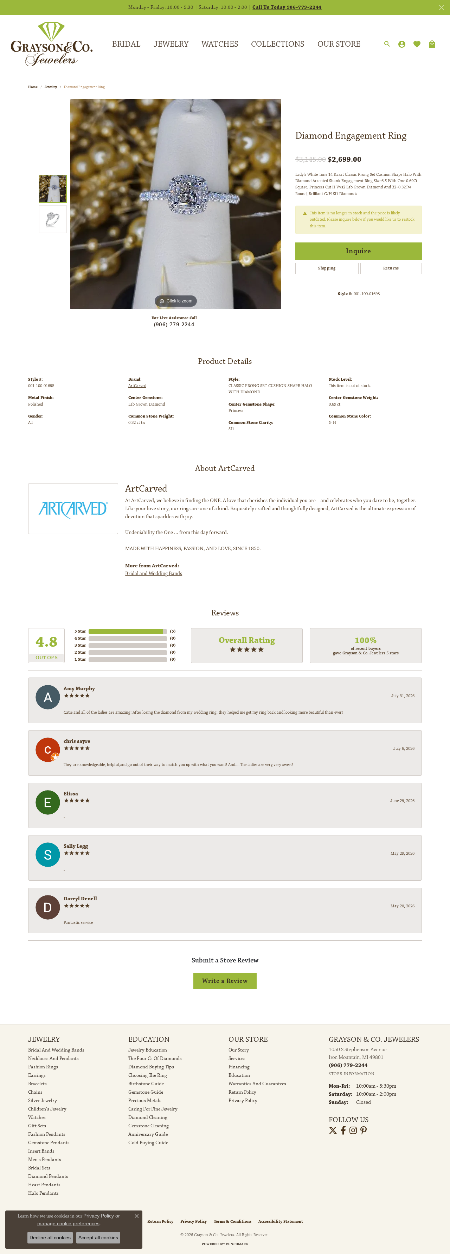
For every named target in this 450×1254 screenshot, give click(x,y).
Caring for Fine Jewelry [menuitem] (153, 1109)
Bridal (126, 44)
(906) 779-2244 (174, 324)
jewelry (51, 87)
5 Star (80, 631)
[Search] (387, 44)
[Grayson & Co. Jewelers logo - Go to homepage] (46, 44)
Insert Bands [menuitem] (41, 1151)
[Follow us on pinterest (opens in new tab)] (363, 1130)
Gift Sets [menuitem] (37, 1126)
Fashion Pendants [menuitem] (46, 1134)
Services (237, 1058)
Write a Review (225, 981)
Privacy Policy (243, 1101)
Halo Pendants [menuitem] (43, 1193)
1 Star (80, 659)
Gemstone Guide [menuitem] (145, 1092)
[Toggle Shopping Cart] (432, 44)
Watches (219, 44)
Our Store (338, 44)
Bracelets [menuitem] (37, 1084)
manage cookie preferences (68, 1223)
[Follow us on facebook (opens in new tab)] (343, 1130)
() (173, 631)
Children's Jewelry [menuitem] (47, 1109)
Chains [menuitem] (35, 1092)
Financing (239, 1067)
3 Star (80, 645)
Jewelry (171, 44)
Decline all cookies (50, 1237)
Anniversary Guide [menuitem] (148, 1134)
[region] (175, 204)
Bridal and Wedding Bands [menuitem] (56, 1050)
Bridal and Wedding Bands (153, 573)
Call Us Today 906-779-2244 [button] (287, 7)
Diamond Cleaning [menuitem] (147, 1117)
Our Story (239, 1050)
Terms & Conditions (232, 1221)
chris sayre (77, 741)
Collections (277, 44)
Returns (391, 268)
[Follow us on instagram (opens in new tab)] (353, 1130)
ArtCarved (137, 385)
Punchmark (237, 1244)
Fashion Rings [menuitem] (43, 1067)
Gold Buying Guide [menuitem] (148, 1143)
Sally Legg (76, 846)
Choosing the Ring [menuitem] (147, 1075)
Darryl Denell (80, 898)
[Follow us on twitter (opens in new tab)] (333, 1130)
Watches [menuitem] (37, 1117)
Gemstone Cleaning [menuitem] (148, 1126)
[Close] (441, 7)
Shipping (326, 268)
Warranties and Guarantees (257, 1084)
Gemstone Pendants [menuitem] (49, 1143)
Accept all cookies (98, 1237)
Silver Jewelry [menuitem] (42, 1101)
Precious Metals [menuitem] (144, 1101)
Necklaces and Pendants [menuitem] (53, 1058)
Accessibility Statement (280, 1221)
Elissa (71, 794)
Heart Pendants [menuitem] (44, 1185)
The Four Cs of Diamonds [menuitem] (155, 1058)
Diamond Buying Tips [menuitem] (151, 1067)
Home (33, 87)
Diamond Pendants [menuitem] (48, 1176)
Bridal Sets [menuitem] (39, 1168)
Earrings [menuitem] (37, 1075)
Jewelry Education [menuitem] (147, 1050)
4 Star (80, 638)
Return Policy (242, 1092)
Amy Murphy (79, 688)
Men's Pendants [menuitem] (44, 1159)
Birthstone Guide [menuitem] (146, 1084)
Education (239, 1075)
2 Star (80, 652)
